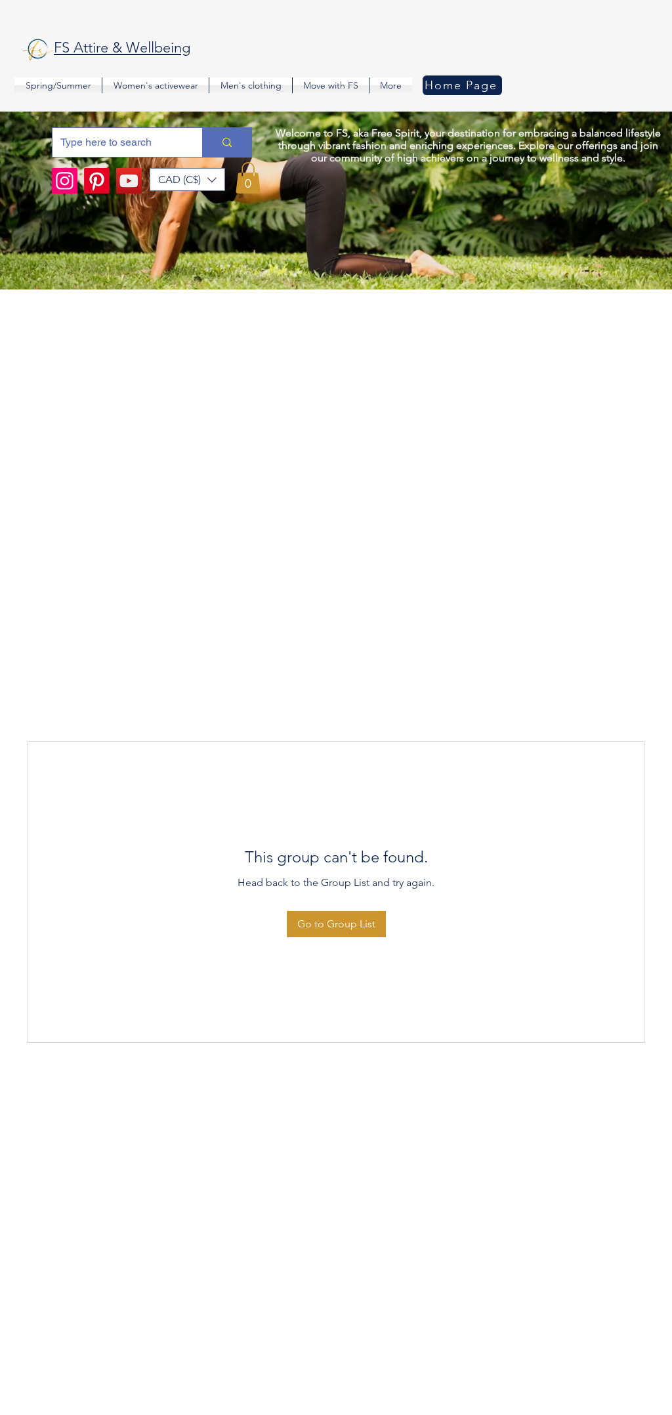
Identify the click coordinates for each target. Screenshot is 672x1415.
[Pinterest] (97, 181)
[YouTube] (129, 181)
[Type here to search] (226, 142)
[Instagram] (64, 181)
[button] (187, 179)
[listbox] (187, 179)
